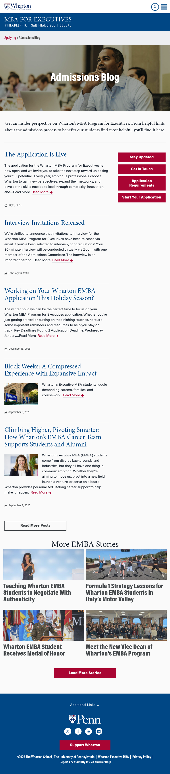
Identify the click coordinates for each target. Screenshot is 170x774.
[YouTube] (88, 732)
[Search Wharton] (155, 7)
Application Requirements (141, 183)
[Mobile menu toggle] (164, 7)
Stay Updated (142, 157)
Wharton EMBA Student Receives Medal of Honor (34, 650)
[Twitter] (67, 732)
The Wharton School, (39, 757)
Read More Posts (35, 526)
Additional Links (83, 705)
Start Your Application (141, 197)
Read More (40, 192)
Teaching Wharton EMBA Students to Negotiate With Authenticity (37, 593)
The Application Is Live (35, 155)
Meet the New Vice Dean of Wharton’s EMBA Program (119, 650)
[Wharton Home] (17, 6)
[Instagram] (98, 732)
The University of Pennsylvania (74, 757)
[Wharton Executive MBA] (37, 22)
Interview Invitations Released (44, 223)
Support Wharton (85, 745)
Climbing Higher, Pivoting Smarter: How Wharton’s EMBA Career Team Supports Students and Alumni (52, 437)
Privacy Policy (141, 757)
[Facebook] (78, 732)
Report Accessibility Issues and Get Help (85, 762)
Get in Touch (142, 169)
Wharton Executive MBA (113, 757)
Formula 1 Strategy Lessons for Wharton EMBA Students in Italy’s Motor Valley (124, 593)
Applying (10, 38)
